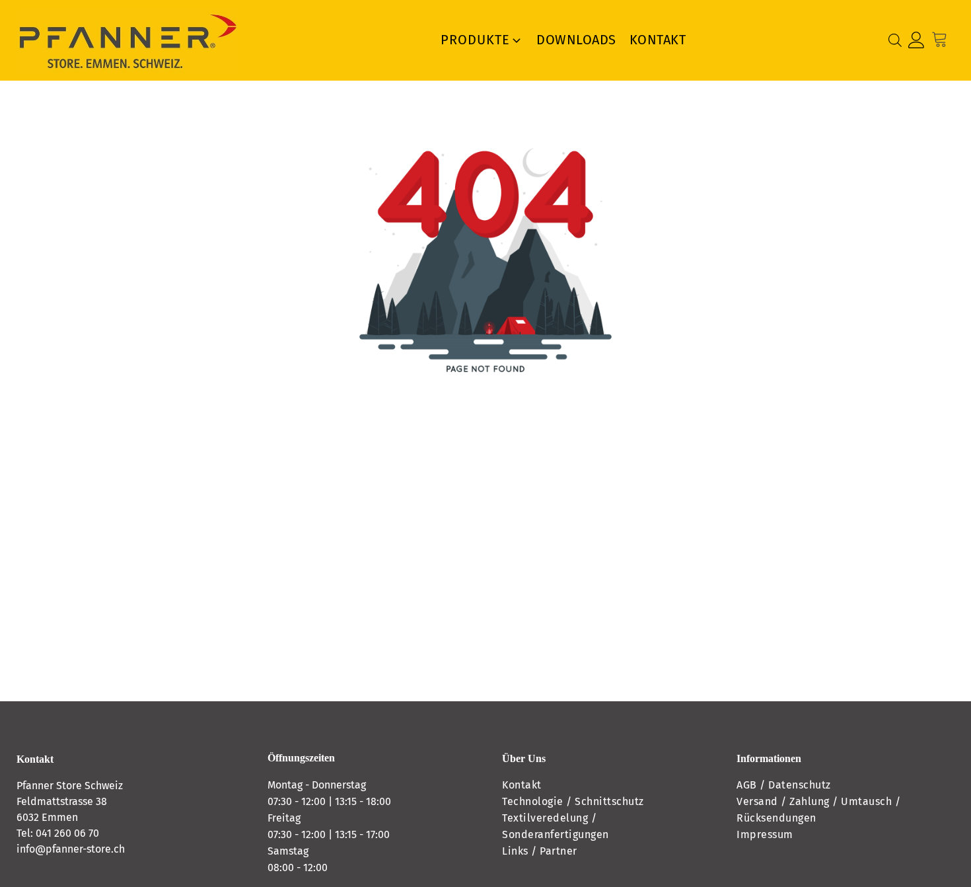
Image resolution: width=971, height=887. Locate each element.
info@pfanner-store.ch (71, 849)
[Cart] (942, 40)
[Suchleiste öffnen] (895, 40)
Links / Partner (539, 851)
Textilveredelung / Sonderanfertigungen (555, 826)
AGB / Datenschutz (784, 785)
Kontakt (657, 40)
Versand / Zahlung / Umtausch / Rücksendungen (818, 809)
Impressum (765, 834)
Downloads (576, 40)
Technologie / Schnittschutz (573, 801)
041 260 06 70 (67, 833)
